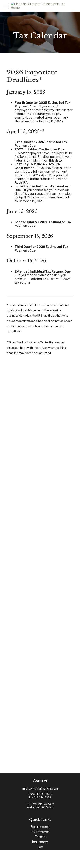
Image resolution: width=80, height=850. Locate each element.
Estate (40, 837)
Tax (40, 847)
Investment (40, 832)
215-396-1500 (44, 793)
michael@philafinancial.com (40, 788)
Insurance (40, 842)
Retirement (40, 827)
